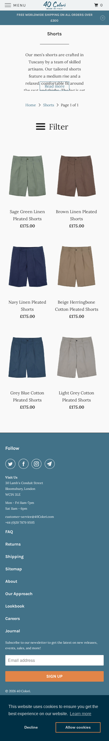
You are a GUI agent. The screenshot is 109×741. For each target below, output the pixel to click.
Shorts (48, 105)
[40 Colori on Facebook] (25, 464)
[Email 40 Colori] (51, 464)
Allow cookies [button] (78, 727)
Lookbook (14, 606)
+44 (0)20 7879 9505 (20, 522)
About (11, 581)
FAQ (9, 531)
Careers (12, 618)
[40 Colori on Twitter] (11, 464)
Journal (12, 630)
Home (30, 105)
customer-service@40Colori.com (29, 517)
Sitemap (13, 568)
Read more (55, 86)
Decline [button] (31, 727)
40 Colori (23, 691)
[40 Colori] (54, 5)
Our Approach (19, 593)
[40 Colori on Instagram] (37, 464)
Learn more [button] (80, 713)
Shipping (14, 556)
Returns (13, 544)
